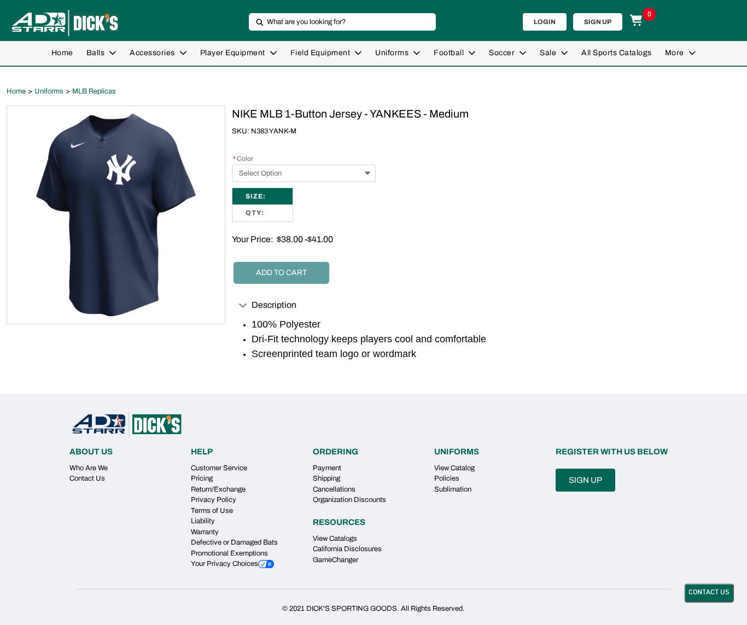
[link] (62, 53)
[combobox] (338, 22)
